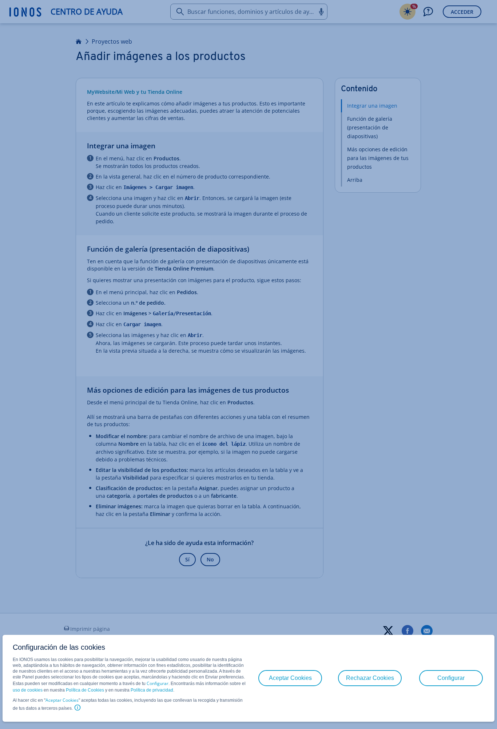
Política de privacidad (152, 690)
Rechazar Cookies (370, 678)
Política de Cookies (85, 690)
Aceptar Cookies (62, 700)
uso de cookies (28, 690)
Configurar (157, 683)
